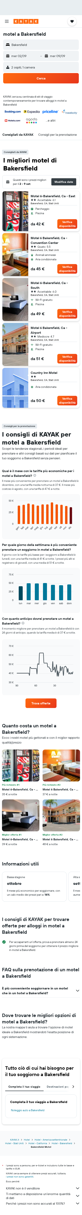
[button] (6, 21)
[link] (41, 703)
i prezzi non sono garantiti (19, 1176)
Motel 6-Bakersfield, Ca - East (53, 196)
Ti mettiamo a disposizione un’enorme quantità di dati (38, 1196)
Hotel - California (37, 1143)
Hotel (27, 1139)
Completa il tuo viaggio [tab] (24, 1086)
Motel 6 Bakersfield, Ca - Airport (49, 330)
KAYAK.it (14, 1139)
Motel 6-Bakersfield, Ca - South (49, 285)
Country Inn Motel (44, 373)
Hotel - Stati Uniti (14, 1143)
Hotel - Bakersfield (62, 1143)
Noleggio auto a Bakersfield (27, 1110)
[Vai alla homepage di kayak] (26, 21)
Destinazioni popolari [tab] (61, 1086)
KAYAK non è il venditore (23, 1188)
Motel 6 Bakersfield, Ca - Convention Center (49, 240)
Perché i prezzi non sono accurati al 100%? (35, 1203)
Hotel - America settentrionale (51, 1139)
